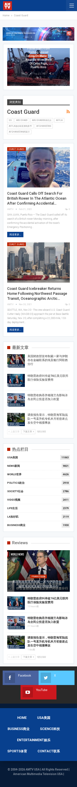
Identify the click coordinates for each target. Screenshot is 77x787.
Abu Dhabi (22, 120)
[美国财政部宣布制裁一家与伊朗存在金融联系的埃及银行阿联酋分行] (16, 360)
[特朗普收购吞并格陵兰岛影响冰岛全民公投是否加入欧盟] (16, 400)
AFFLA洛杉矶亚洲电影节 (20, 126)
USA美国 (12, 457)
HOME (22, 718)
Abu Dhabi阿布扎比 (42, 120)
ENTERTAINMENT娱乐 (34, 740)
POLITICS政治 (15, 482)
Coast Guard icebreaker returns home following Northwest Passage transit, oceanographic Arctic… (37, 293)
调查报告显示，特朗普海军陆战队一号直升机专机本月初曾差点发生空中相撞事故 (48, 418)
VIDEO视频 (13, 499)
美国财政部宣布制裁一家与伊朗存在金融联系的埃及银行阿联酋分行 (48, 360)
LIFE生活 (12, 508)
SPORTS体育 (17, 751)
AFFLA (59, 120)
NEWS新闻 (13, 465)
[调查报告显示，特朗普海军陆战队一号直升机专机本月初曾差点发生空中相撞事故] (16, 419)
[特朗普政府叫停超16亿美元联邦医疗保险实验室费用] (16, 380)
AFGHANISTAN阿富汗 (19, 132)
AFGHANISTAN (43, 126)
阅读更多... (15, 234)
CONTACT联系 (49, 751)
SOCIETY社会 (15, 491)
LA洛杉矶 (12, 516)
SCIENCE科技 (50, 729)
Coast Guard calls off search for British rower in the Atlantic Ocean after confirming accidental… (36, 198)
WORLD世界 (14, 474)
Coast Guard (16, 149)
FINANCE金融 (38, 576)
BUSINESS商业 (16, 525)
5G (10, 120)
